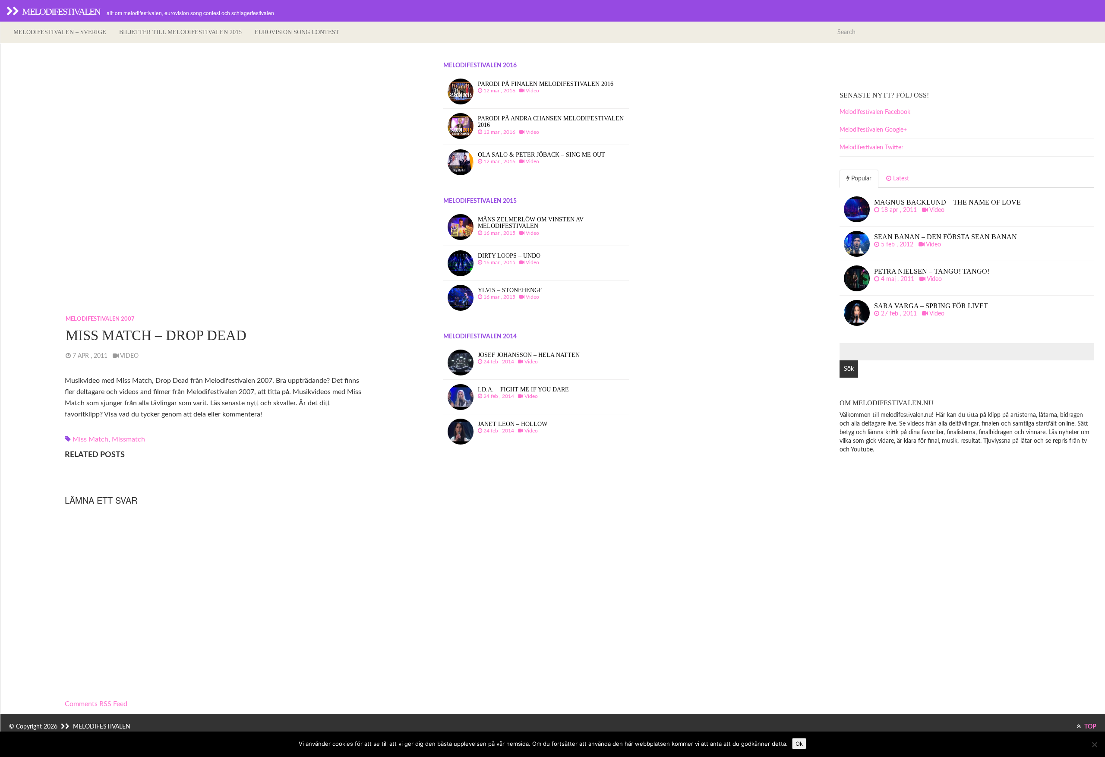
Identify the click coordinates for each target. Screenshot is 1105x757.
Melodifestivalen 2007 (100, 319)
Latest (900, 179)
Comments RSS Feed (96, 703)
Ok (799, 743)
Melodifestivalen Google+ (873, 130)
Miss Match (90, 439)
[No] (1094, 744)
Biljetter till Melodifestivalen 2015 (180, 32)
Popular (860, 179)
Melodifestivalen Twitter (871, 148)
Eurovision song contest (297, 32)
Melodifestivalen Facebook (875, 112)
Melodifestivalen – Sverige (59, 32)
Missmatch (128, 439)
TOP (1089, 727)
